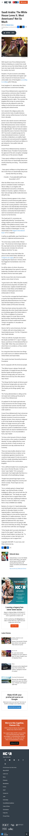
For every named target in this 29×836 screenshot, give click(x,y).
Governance (6, 809)
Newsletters (6, 783)
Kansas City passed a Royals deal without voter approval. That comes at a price (19, 643)
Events (4, 786)
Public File (5, 812)
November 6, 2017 (14, 179)
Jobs (4, 796)
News (13, 664)
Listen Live (5, 773)
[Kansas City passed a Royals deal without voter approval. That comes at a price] (6, 640)
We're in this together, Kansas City (14, 724)
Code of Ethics (6, 806)
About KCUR (6, 770)
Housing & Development (18, 677)
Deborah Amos (10, 25)
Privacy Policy (6, 816)
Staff (4, 790)
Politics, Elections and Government (17, 638)
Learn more (14, 626)
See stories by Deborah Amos (18, 568)
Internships (5, 799)
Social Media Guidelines (8, 803)
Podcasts (5, 780)
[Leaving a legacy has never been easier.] (14, 591)
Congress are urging (7, 257)
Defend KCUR (14, 743)
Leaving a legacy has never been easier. (14, 608)
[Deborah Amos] (4, 556)
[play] (2, 834)
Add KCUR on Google (14, 707)
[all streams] (27, 834)
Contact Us (5, 793)
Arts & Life (14, 650)
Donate (24, 2)
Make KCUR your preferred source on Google (14, 697)
